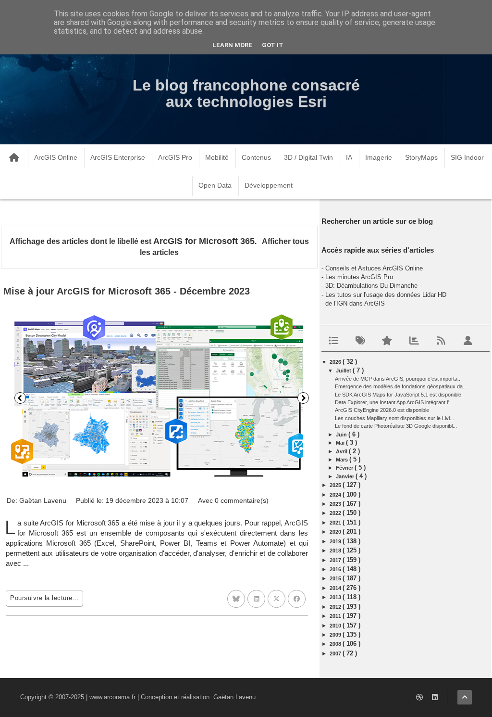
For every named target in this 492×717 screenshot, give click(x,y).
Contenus (256, 157)
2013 (336, 597)
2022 (336, 513)
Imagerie (378, 157)
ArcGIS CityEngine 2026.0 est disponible (382, 410)
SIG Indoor (467, 157)
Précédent (20, 398)
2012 (336, 607)
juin (342, 434)
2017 (336, 560)
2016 (336, 569)
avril (342, 451)
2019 (336, 541)
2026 (336, 362)
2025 (336, 485)
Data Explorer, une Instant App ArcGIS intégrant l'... (394, 402)
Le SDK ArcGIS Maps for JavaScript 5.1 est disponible (398, 394)
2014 (336, 588)
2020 (336, 532)
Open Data (215, 185)
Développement (269, 185)
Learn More (232, 45)
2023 (336, 504)
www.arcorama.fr (112, 697)
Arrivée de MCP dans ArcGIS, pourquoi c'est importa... (398, 379)
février (345, 468)
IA (349, 157)
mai (341, 443)
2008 (336, 644)
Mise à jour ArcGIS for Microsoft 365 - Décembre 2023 (126, 291)
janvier (346, 476)
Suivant (303, 398)
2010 (336, 625)
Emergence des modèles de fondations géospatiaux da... (401, 386)
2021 (336, 522)
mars (342, 459)
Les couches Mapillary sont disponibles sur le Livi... (394, 418)
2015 (336, 578)
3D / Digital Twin (308, 157)
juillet (344, 370)
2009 (336, 635)
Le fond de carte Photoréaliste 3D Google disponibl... (396, 426)
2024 (336, 495)
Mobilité (217, 157)
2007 (336, 653)
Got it (272, 45)
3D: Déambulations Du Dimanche (371, 285)
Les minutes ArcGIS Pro (359, 277)
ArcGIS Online (55, 157)
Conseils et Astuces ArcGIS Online (374, 268)
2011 (336, 616)
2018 (336, 550)
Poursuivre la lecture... (44, 598)
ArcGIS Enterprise (117, 157)
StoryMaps (421, 157)
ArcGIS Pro (175, 157)
